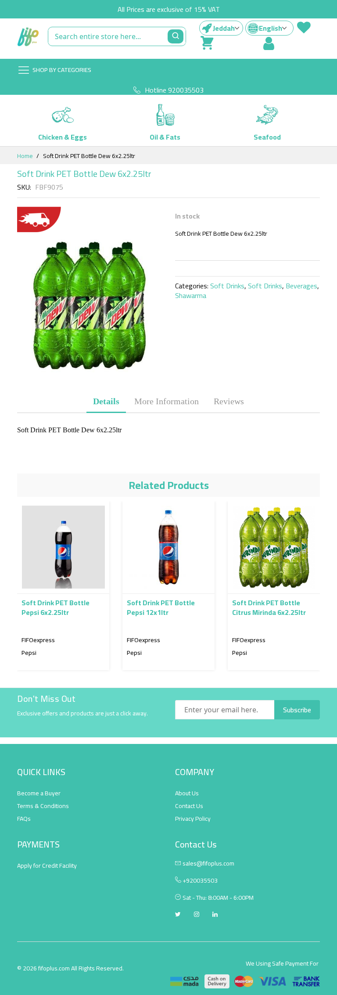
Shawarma (190, 295)
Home (25, 156)
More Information (166, 401)
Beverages (301, 285)
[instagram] (196, 915)
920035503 (186, 90)
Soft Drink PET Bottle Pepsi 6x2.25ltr (56, 607)
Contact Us (189, 806)
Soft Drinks (227, 285)
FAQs (24, 818)
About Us (187, 793)
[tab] (106, 401)
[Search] (175, 36)
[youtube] (215, 915)
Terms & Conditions (43, 806)
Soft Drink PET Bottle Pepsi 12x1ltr (161, 607)
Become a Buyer (39, 793)
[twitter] (178, 915)
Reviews (229, 401)
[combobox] (117, 36)
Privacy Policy (193, 818)
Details (106, 401)
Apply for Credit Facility (47, 865)
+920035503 (199, 880)
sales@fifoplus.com (208, 863)
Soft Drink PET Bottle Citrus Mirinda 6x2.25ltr (269, 607)
